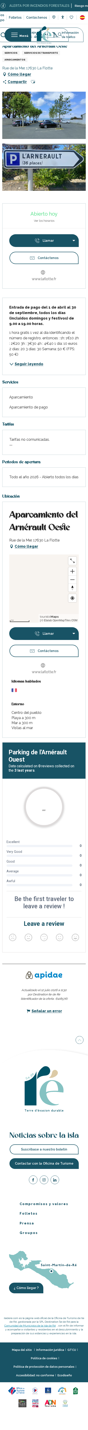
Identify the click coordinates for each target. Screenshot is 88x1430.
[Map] (54, 17)
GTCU (71, 1350)
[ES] (82, 17)
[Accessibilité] (62, 17)
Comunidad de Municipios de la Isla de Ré (30, 1325)
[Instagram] (44, 1180)
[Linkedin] (55, 1180)
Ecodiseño (65, 1375)
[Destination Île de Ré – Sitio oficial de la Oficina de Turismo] (44, 34)
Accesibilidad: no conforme (35, 1375)
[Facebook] (33, 1180)
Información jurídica (50, 1350)
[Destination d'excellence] (36, 1390)
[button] (82, 17)
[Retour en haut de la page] (79, 1040)
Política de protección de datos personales (44, 1367)
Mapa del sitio (22, 1350)
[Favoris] (71, 18)
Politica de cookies (44, 1358)
